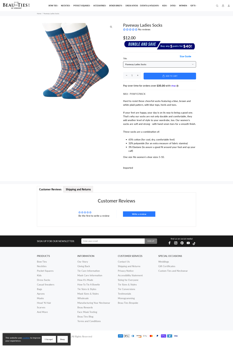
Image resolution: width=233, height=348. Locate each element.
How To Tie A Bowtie (88, 284)
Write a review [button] (139, 214)
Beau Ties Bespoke (128, 302)
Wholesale (83, 298)
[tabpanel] (116, 209)
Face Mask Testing (87, 311)
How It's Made (85, 279)
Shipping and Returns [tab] (78, 189)
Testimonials (124, 293)
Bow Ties (42, 261)
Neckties (42, 266)
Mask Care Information (89, 275)
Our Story (82, 261)
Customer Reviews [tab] (50, 189)
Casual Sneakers (45, 284)
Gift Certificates (166, 266)
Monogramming (126, 298)
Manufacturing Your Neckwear (93, 302)
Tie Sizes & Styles (86, 289)
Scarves (41, 307)
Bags (39, 289)
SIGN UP (150, 241)
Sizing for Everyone (128, 279)
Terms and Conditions (89, 321)
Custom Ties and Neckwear (173, 270)
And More (42, 311)
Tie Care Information (88, 270)
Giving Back (83, 266)
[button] (130, 29)
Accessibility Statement (130, 275)
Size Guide (185, 56)
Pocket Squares (45, 270)
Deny (62, 339)
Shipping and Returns (129, 266)
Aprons (41, 293)
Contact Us (124, 261)
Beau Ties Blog (85, 316)
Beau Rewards (85, 307)
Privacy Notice (126, 270)
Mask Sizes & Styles (88, 293)
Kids (39, 275)
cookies (26, 337)
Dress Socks (43, 279)
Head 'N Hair (44, 302)
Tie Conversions (126, 289)
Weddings (163, 261)
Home (39, 14)
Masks (40, 298)
